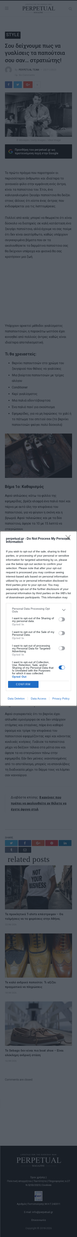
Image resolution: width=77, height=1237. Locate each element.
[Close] (69, 539)
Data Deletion (16, 698)
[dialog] (38, 618)
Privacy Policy (60, 698)
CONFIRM (23, 684)
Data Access (38, 698)
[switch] (62, 619)
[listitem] (38, 610)
